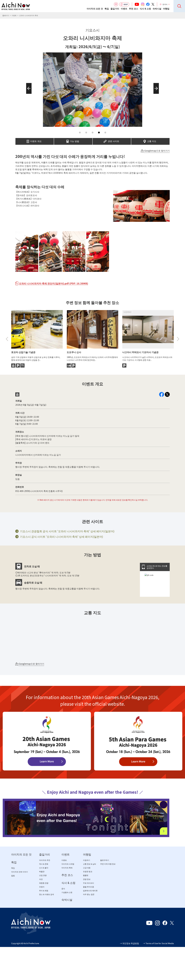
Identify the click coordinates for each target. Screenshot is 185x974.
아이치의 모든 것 (95, 8)
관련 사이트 (113, 140)
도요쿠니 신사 (74, 352)
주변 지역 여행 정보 (108, 864)
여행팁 (166, 8)
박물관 (41, 872)
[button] (28, 94)
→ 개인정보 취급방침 (129, 943)
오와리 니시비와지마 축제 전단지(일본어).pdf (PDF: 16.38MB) (53, 283)
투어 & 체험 (43, 891)
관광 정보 (86, 879)
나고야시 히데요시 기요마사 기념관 (140, 352)
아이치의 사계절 (67, 864)
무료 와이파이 (88, 883)
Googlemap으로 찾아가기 (157, 150)
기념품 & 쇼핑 (66, 893)
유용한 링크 (87, 872)
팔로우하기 (104, 860)
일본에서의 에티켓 (90, 891)
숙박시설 (157, 8)
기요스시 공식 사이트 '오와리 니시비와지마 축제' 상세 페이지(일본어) (61, 536)
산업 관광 (43, 876)
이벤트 (124, 8)
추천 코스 (133, 8)
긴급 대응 (86, 868)
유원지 (41, 887)
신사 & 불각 (43, 868)
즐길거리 (115, 8)
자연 (41, 879)
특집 (107, 8)
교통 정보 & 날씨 (89, 864)
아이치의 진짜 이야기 (19, 872)
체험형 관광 (43, 883)
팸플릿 (85, 876)
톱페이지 (5, 15)
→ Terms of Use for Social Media (158, 943)
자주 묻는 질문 (88, 895)
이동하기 (86, 860)
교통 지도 (151, 140)
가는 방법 (74, 140)
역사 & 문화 (43, 864)
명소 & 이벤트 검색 (46, 895)
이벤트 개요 (36, 140)
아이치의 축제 (66, 868)
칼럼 (13, 876)
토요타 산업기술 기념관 (23, 352)
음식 (63, 889)
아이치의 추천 (44, 860)
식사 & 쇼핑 (145, 8)
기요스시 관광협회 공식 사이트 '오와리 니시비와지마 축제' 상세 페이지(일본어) (67, 531)
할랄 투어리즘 (88, 887)
